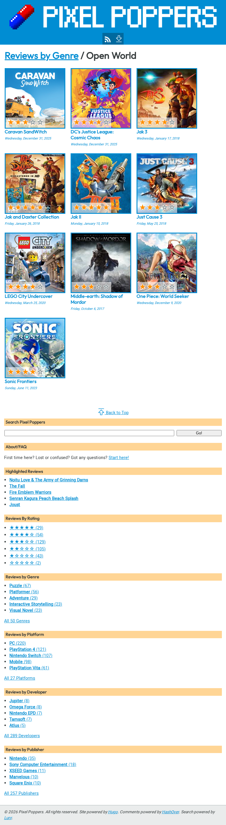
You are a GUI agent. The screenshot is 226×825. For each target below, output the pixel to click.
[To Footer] (118, 38)
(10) (23, 777)
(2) (25, 563)
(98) (20, 662)
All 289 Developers (22, 736)
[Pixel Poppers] (113, 22)
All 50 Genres (17, 621)
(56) (24, 592)
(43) (26, 556)
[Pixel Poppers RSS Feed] (107, 39)
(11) (27, 771)
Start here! (119, 458)
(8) (19, 701)
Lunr (8, 818)
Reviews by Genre (42, 55)
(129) (27, 542)
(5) (17, 725)
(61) (29, 668)
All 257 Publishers (21, 793)
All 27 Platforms (19, 678)
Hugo (113, 812)
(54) (26, 535)
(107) (30, 656)
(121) (27, 649)
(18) (42, 765)
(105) (27, 549)
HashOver (170, 812)
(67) (20, 586)
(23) (35, 604)
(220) (17, 643)
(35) (22, 758)
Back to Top (117, 413)
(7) (25, 713)
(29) (26, 528)
